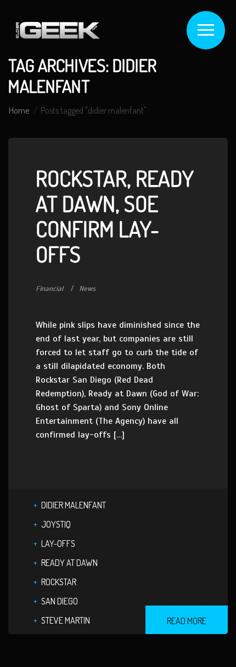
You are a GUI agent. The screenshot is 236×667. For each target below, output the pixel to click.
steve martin (65, 620)
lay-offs (58, 543)
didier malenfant (73, 505)
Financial (49, 288)
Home (19, 110)
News (87, 288)
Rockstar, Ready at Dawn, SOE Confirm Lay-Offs (115, 215)
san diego (59, 601)
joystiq (56, 524)
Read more (186, 620)
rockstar (58, 581)
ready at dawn (69, 562)
